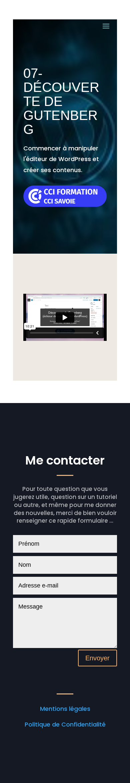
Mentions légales (65, 708)
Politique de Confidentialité (65, 724)
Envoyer (97, 658)
